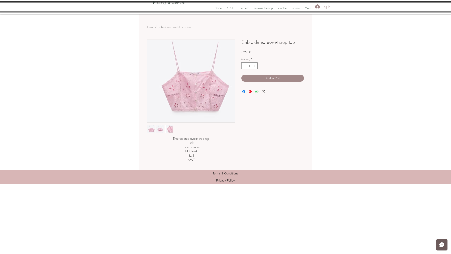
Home (150, 27)
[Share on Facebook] (244, 91)
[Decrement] (244, 66)
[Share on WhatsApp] (257, 91)
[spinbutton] (249, 66)
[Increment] (255, 66)
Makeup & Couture (169, 3)
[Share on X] (264, 91)
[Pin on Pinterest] (250, 91)
